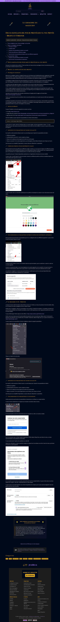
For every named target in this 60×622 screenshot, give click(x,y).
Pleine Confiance (41, 591)
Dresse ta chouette (27, 588)
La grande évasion (13, 584)
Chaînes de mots (27, 586)
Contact (49, 14)
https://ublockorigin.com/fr (11, 319)
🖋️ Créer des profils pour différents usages (17, 52)
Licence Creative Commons (43, 605)
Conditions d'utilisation (42, 601)
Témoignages (40, 608)
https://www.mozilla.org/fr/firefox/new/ (35, 313)
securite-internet (45, 558)
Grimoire (39, 583)
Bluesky (11, 600)
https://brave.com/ (15, 111)
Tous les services (13, 594)
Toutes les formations (28, 594)
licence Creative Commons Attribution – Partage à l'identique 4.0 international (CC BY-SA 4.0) (31, 550)
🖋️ (6, 62)
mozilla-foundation (37, 558)
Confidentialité (40, 603)
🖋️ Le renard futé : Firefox (12, 56)
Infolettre (43, 14)
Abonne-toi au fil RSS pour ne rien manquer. (30, 543)
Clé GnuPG (26, 607)
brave (21, 558)
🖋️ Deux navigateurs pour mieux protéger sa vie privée (18, 43)
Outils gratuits (40, 589)
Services (17, 14)
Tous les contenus (41, 593)
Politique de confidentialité (34, 616)
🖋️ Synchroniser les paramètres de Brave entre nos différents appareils (23, 54)
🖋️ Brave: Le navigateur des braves (14, 45)
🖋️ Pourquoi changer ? (12, 46)
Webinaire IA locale (27, 593)
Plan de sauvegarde (13, 588)
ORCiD (11, 609)
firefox (10, 558)
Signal (11, 607)
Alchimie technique (41, 584)
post (7, 558)
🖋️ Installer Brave (11, 48)
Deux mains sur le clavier (17, 0)
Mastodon (12, 603)
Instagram (12, 602)
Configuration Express (14, 583)
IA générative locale (27, 583)
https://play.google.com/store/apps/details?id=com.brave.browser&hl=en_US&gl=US (36, 113)
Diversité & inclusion (28, 608)
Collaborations (40, 586)
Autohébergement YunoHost (29, 584)
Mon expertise (26, 605)
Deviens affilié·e (41, 607)
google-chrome (15, 558)
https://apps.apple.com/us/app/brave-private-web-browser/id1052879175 (31, 115)
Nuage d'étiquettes (41, 612)
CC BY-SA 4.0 (42, 616)
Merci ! (39, 610)
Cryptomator (26, 589)
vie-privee (30, 558)
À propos (25, 598)
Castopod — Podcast (14, 605)
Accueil (10, 14)
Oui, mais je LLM (41, 588)
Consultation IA (13, 586)
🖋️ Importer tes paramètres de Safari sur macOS (18, 50)
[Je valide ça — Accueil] (30, 6)
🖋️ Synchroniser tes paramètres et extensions (17, 59)
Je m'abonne (30, 575)
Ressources (34, 14)
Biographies (26, 600)
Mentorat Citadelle (13, 589)
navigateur (25, 558)
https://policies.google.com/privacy (13, 94)
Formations (25, 14)
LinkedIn (11, 598)
